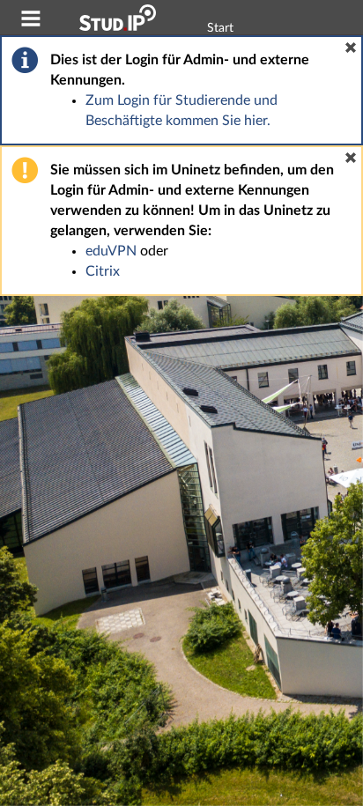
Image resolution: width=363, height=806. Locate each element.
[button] (351, 48)
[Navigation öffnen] (30, 21)
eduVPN (111, 251)
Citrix (102, 271)
